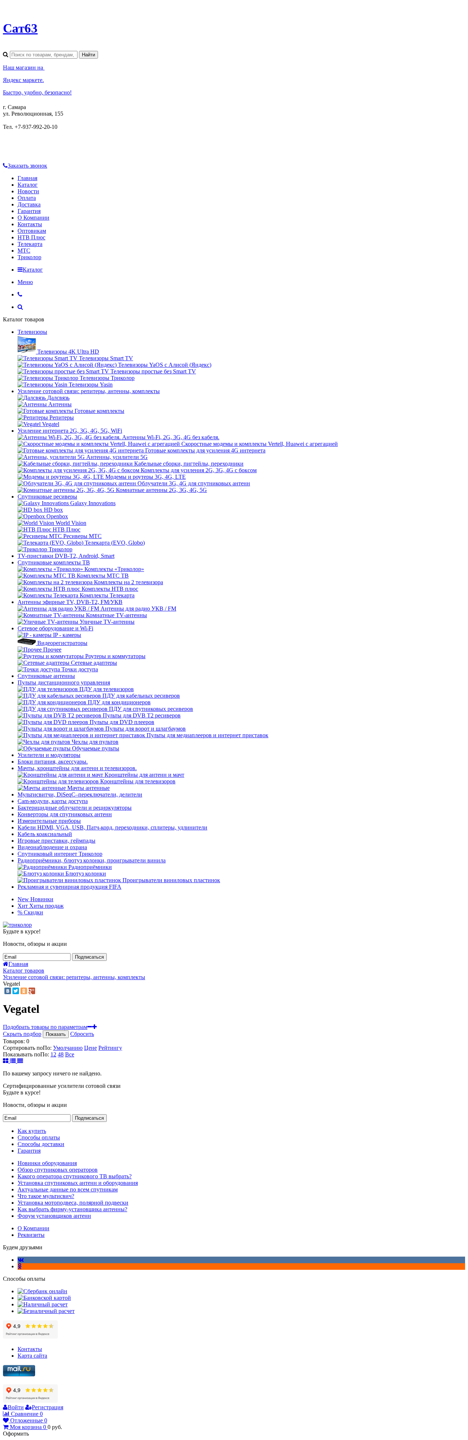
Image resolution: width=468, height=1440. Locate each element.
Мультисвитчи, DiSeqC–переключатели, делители (80, 794)
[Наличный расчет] (43, 1304)
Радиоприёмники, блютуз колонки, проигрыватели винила (92, 860)
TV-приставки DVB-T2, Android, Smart (66, 556)
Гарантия (29, 211)
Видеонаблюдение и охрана (52, 847)
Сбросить (82, 1034)
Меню (25, 282)
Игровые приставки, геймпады (56, 840)
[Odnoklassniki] (20, 1266)
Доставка (29, 204)
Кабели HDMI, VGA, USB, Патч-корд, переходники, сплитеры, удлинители (112, 827)
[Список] (13, 1061)
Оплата (27, 198)
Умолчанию (68, 1048)
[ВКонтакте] (7, 991)
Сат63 (20, 28)
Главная (27, 178)
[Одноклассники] (23, 991)
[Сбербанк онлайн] (42, 1291)
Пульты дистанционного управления (64, 682)
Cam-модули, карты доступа (53, 801)
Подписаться (89, 957)
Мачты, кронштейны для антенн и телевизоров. (77, 768)
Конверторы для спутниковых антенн (65, 814)
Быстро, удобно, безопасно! (37, 92)
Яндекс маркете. (23, 80)
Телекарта (30, 244)
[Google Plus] (32, 991)
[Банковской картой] (44, 1298)
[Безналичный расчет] (46, 1311)
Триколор (29, 257)
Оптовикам (32, 231)
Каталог (28, 185)
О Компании (33, 217)
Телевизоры (32, 332)
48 (61, 1054)
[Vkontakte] (21, 1260)
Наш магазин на (24, 67)
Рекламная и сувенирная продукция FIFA (69, 887)
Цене (90, 1048)
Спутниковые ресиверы (47, 496)
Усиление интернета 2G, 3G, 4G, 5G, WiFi (70, 431)
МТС (24, 250)
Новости (28, 191)
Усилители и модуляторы (49, 755)
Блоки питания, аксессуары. (53, 761)
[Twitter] (15, 991)
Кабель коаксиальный (45, 834)
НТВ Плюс (31, 237)
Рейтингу (110, 1048)
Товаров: (14, 1041)
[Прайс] (20, 1061)
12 (53, 1054)
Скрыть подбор (22, 1034)
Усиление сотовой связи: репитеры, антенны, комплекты (89, 391)
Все (69, 1054)
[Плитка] (6, 1061)
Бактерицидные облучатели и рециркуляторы (75, 808)
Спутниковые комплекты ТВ (54, 562)
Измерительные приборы (49, 821)
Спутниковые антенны (46, 676)
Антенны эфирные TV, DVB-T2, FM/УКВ (70, 602)
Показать (56, 1034)
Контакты (30, 224)
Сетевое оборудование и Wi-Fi (55, 628)
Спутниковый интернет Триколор (60, 854)
